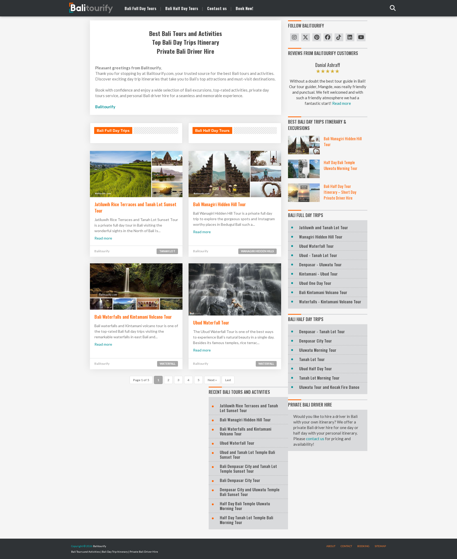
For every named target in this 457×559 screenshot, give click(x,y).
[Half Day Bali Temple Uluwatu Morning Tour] (304, 169)
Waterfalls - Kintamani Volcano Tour (330, 301)
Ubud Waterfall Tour (211, 322)
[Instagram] (294, 37)
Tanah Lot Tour (312, 359)
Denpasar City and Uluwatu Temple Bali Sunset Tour (250, 492)
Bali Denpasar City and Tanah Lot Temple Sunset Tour (248, 468)
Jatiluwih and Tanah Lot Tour (323, 227)
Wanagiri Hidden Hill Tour (320, 236)
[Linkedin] (350, 37)
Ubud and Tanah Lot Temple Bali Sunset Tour (247, 454)
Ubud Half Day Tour (315, 368)
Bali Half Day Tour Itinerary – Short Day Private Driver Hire (340, 192)
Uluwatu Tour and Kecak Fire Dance (329, 387)
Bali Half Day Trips (305, 319)
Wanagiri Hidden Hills (257, 251)
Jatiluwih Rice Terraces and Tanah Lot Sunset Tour (135, 207)
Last (228, 380)
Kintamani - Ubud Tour (318, 273)
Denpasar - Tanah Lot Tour (322, 331)
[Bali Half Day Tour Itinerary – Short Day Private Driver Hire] (304, 192)
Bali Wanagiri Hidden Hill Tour (219, 204)
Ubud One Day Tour (315, 283)
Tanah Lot (167, 251)
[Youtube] (361, 37)
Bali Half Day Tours (212, 130)
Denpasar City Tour (315, 340)
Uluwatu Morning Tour (317, 350)
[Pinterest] (316, 37)
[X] (305, 37)
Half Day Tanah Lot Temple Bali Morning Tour (246, 520)
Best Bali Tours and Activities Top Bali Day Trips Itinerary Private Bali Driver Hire (185, 42)
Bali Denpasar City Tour (240, 480)
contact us (315, 438)
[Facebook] (327, 37)
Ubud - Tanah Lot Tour (318, 255)
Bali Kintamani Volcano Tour (323, 292)
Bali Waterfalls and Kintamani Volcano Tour (133, 316)
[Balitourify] (85, 8)
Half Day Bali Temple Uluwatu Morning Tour (340, 165)
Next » (212, 380)
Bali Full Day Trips (113, 130)
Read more (103, 238)
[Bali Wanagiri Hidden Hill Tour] (304, 145)
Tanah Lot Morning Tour (319, 377)
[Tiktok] (339, 37)
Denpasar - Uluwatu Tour (320, 264)
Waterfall (167, 363)
